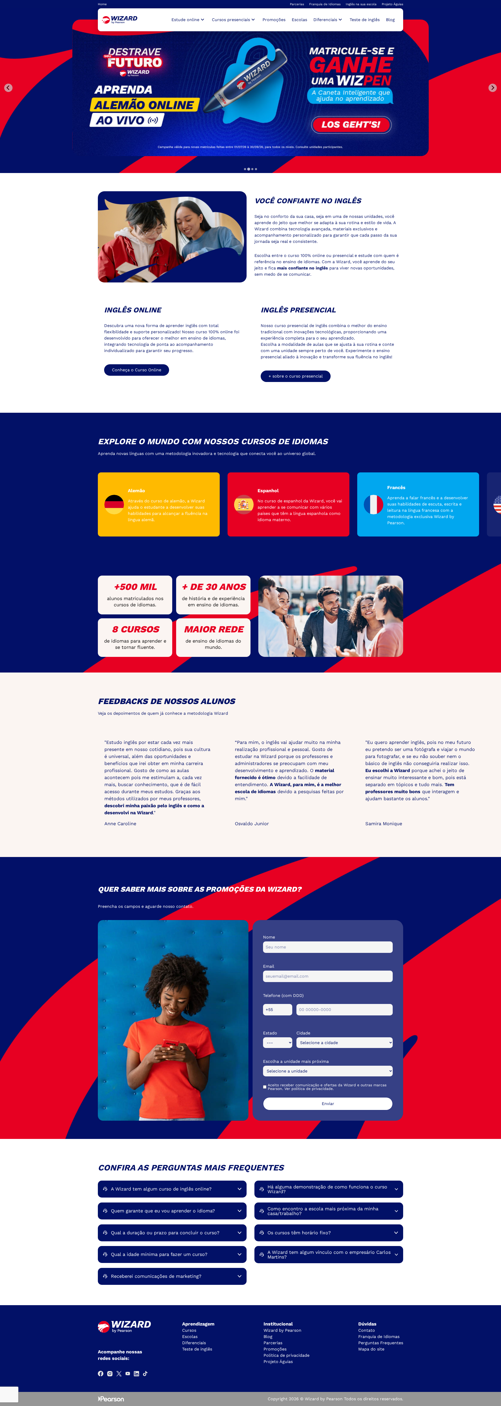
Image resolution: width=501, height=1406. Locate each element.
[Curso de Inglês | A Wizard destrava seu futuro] (119, 20)
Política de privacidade (286, 1355)
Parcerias (297, 4)
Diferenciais (194, 1342)
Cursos (189, 1330)
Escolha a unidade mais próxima (296, 1061)
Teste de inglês (365, 19)
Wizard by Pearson (282, 1330)
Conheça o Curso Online (136, 369)
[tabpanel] (251, 88)
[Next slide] (492, 88)
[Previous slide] (8, 88)
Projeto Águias (392, 4)
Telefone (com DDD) (283, 995)
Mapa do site (371, 1349)
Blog (390, 19)
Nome (269, 937)
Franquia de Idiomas (325, 4)
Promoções (274, 19)
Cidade (303, 1033)
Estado (270, 1033)
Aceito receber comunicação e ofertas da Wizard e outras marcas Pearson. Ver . (327, 1086)
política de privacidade (312, 1089)
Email (268, 966)
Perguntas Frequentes (380, 1342)
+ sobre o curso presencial (296, 376)
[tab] (245, 169)
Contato (366, 1330)
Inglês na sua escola (361, 4)
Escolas (299, 19)
